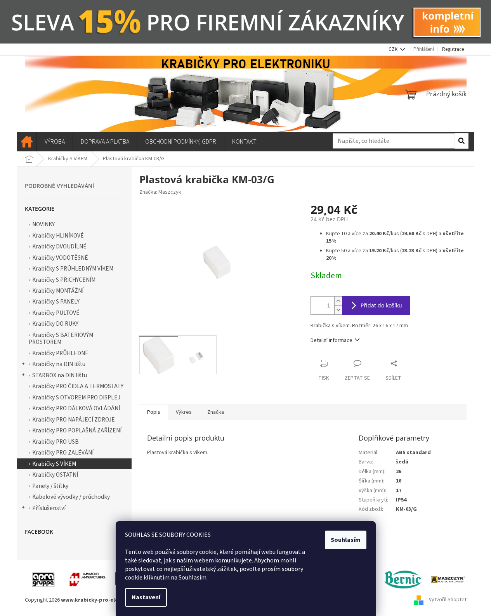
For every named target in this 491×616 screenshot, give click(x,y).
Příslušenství (49, 508)
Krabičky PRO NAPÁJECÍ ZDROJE (73, 419)
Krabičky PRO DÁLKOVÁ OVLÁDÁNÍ (76, 408)
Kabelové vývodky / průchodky (71, 497)
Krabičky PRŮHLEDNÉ (60, 353)
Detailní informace (331, 340)
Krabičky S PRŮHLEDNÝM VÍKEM (72, 268)
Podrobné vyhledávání (59, 185)
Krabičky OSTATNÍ (55, 474)
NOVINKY (43, 224)
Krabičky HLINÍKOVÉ (58, 235)
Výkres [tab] (184, 412)
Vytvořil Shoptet (448, 600)
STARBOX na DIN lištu (59, 375)
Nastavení (146, 597)
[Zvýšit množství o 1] (338, 301)
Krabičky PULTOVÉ (56, 313)
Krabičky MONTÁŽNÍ (57, 290)
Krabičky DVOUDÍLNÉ (59, 246)
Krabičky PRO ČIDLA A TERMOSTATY (77, 386)
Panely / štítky (50, 486)
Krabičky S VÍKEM (54, 464)
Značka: (160, 192)
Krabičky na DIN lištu (58, 364)
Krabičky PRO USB (55, 441)
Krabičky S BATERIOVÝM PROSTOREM (61, 338)
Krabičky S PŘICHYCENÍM (63, 280)
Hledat (461, 141)
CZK (394, 49)
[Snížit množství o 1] (338, 309)
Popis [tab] (153, 412)
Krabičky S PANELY (56, 301)
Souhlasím (346, 540)
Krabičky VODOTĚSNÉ (60, 257)
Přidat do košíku (381, 305)
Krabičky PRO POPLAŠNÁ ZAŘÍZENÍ (76, 430)
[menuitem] (26, 141)
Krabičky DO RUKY (55, 323)
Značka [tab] (215, 412)
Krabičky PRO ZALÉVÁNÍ (63, 452)
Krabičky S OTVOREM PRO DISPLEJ (76, 397)
